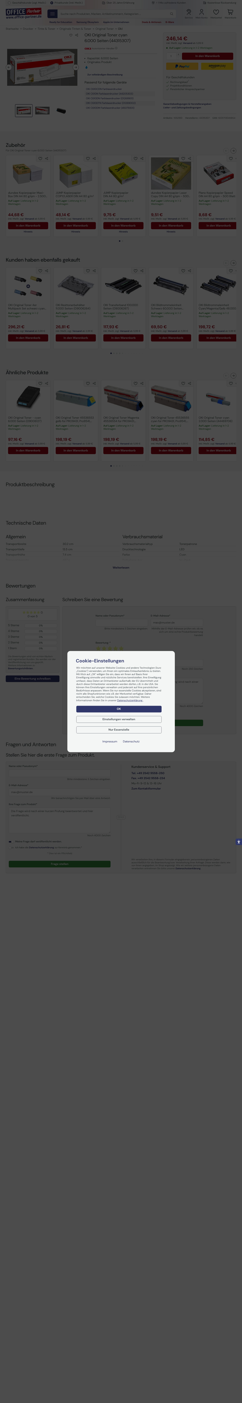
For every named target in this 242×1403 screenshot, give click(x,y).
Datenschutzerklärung (130, 700)
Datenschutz (131, 741)
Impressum (109, 741)
